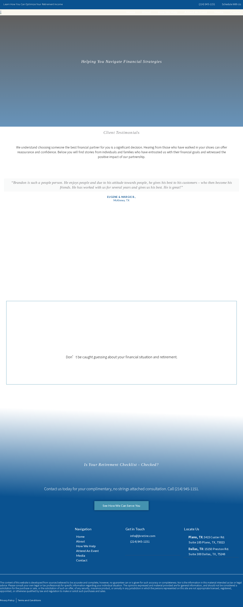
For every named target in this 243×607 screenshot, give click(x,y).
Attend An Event (196, 12)
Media (218, 12)
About (146, 12)
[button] (4, 195)
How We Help (168, 12)
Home (130, 12)
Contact (236, 12)
